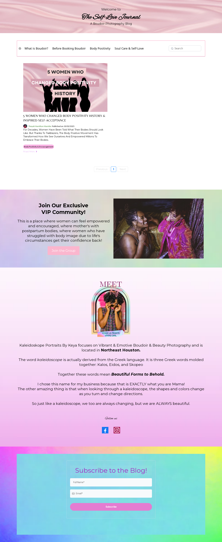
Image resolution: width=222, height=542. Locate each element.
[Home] (20, 48)
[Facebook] (105, 430)
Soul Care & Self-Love (129, 48)
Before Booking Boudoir (69, 48)
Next (123, 169)
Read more (29, 151)
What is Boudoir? (36, 48)
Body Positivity (100, 48)
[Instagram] (117, 430)
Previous (101, 169)
